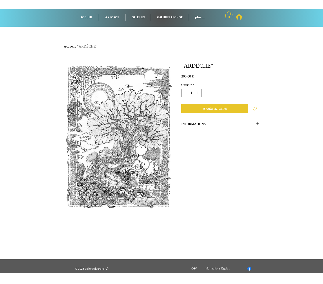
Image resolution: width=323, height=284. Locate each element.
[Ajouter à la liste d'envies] (254, 108)
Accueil (69, 46)
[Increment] (198, 93)
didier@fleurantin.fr (97, 268)
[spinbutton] (191, 93)
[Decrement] (184, 93)
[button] (138, 17)
